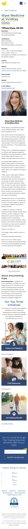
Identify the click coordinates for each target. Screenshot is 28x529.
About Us (4, 490)
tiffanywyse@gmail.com (8, 88)
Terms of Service (17, 522)
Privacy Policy (9, 522)
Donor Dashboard (20, 492)
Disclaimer (23, 522)
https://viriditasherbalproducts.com (11, 82)
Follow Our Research (7, 354)
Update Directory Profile (14, 494)
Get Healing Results (7, 423)
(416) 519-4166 (5, 76)
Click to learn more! (14, 271)
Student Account (7, 492)
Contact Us (12, 490)
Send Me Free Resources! (15, 457)
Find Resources (5, 389)
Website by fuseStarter (14, 524)
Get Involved (21, 490)
